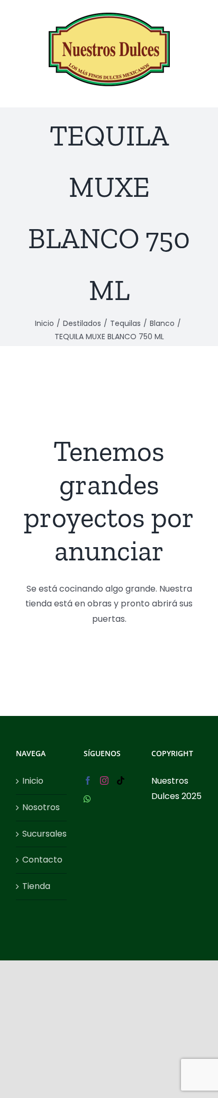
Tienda (36, 886)
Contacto (41, 860)
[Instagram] (104, 780)
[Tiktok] (120, 780)
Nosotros (41, 807)
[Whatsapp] (87, 799)
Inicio (32, 781)
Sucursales (41, 834)
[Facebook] (88, 780)
